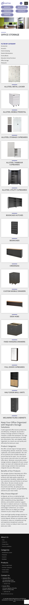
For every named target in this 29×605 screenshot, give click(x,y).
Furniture (4, 559)
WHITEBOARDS (22, 7)
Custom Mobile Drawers (14, 291)
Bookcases (14, 240)
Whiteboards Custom (7, 552)
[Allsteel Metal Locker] (14, 73)
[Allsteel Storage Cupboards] (14, 124)
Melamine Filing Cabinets (14, 418)
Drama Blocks (4, 55)
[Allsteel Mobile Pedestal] (14, 99)
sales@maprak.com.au (7, 593)
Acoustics (3, 48)
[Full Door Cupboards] (14, 354)
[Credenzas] (14, 253)
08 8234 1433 (7, 583)
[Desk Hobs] (14, 303)
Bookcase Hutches (14, 215)
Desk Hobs (14, 316)
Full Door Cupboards (15, 367)
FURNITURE (7, 15)
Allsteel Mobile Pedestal (14, 112)
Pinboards (4, 63)
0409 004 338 (7, 591)
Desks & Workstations (7, 53)
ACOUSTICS (7, 7)
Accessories (4, 46)
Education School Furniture (8, 58)
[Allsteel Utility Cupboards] (14, 177)
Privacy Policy (5, 544)
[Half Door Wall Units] (14, 379)
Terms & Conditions (6, 546)
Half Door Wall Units (15, 392)
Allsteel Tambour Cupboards (14, 163)
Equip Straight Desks (7, 565)
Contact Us (4, 542)
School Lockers (5, 569)
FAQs (3, 540)
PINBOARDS (7, 11)
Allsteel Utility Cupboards (14, 190)
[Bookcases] (14, 227)
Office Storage (5, 60)
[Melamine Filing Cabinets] (14, 405)
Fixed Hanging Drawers (14, 342)
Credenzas (14, 266)
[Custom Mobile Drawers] (14, 278)
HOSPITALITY (21, 11)
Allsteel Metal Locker (14, 86)
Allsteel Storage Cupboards (14, 137)
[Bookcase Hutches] (14, 202)
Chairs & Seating (5, 51)
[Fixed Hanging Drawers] (14, 329)
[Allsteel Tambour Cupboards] (14, 149)
